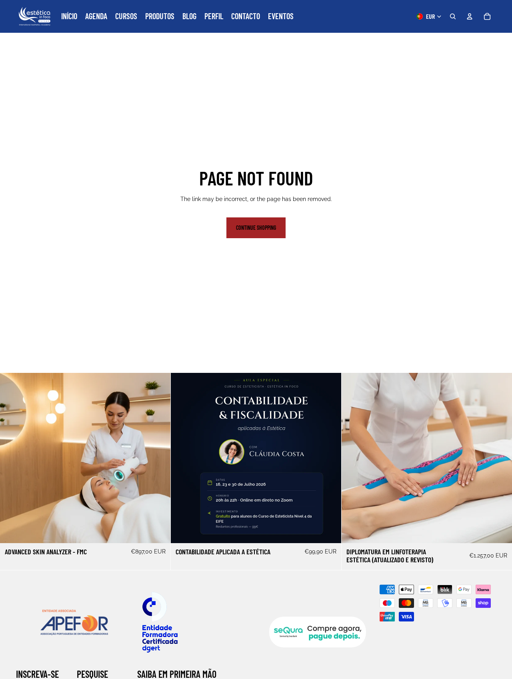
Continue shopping (256, 227)
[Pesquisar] (453, 16)
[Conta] (469, 16)
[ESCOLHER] (158, 531)
